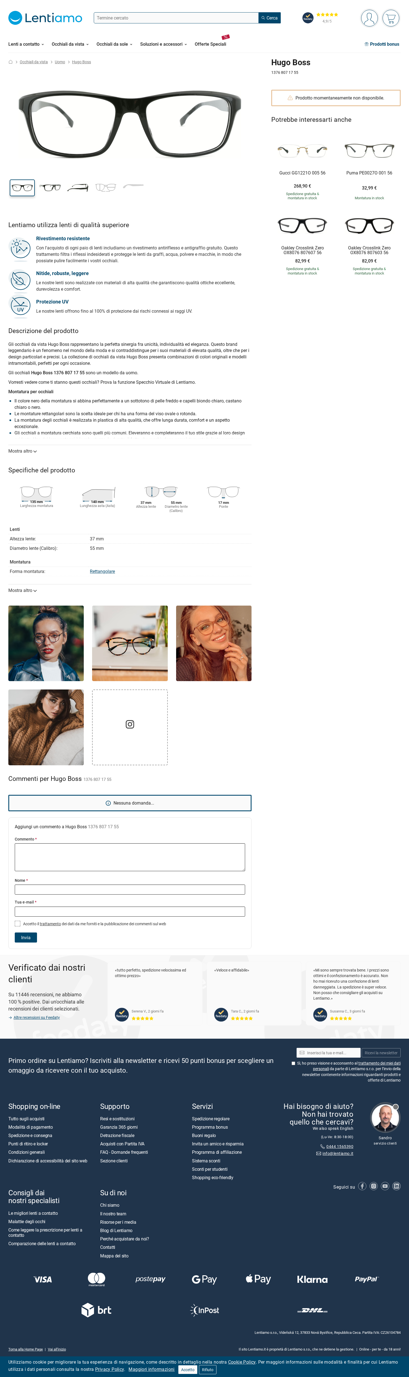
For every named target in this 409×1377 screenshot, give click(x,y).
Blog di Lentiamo (116, 1230)
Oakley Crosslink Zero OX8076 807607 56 (302, 250)
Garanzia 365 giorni (118, 1127)
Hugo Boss (81, 61)
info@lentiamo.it (337, 1153)
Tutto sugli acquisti (26, 1118)
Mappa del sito (114, 1255)
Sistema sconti (206, 1160)
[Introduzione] (10, 62)
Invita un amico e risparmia (218, 1144)
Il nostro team (113, 1213)
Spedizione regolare (210, 1118)
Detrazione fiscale (117, 1135)
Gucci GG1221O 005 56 (302, 173)
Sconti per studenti (209, 1169)
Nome (21, 880)
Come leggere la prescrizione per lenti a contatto (45, 1232)
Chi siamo (109, 1205)
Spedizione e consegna (30, 1135)
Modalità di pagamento (30, 1127)
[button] (22, 187)
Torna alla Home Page (25, 1349)
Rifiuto (207, 1369)
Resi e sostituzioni (117, 1118)
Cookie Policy (242, 1362)
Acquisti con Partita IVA (122, 1144)
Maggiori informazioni (151, 1369)
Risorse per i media (118, 1222)
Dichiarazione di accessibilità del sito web (47, 1160)
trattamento (50, 923)
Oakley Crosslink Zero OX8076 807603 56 (369, 250)
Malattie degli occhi (26, 1221)
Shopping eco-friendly (212, 1177)
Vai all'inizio (57, 1349)
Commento (26, 839)
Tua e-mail (25, 902)
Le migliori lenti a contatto (33, 1213)
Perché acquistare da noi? (124, 1239)
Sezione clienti (113, 1160)
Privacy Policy (109, 1369)
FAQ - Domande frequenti (124, 1152)
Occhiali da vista (34, 61)
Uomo (60, 61)
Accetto (187, 1369)
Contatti (107, 1247)
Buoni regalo (204, 1135)
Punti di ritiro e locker (28, 1144)
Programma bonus (210, 1127)
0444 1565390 (339, 1146)
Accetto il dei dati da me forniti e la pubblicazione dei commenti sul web (94, 923)
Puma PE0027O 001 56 (369, 173)
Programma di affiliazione (217, 1152)
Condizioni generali (26, 1152)
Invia (26, 937)
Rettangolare (102, 571)
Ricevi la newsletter (381, 1052)
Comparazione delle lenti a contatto (42, 1243)
